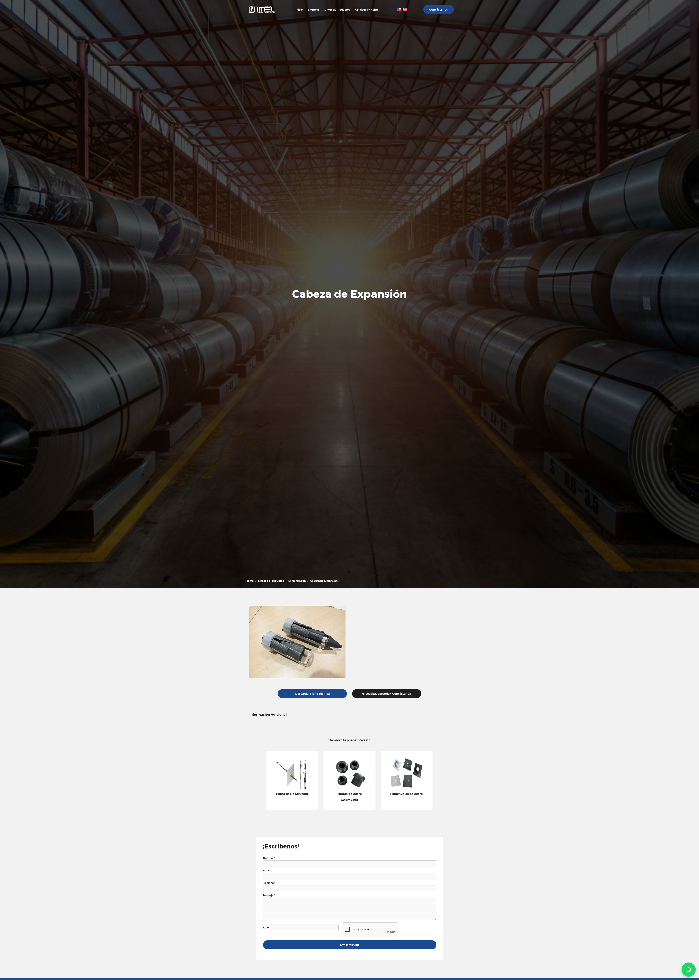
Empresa (313, 9)
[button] (689, 970)
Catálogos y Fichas (366, 9)
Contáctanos (438, 9)
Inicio (299, 9)
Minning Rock (297, 580)
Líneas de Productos (337, 9)
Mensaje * (269, 895)
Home (250, 580)
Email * (267, 870)
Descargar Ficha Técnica (312, 693)
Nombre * (269, 858)
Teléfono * (269, 883)
